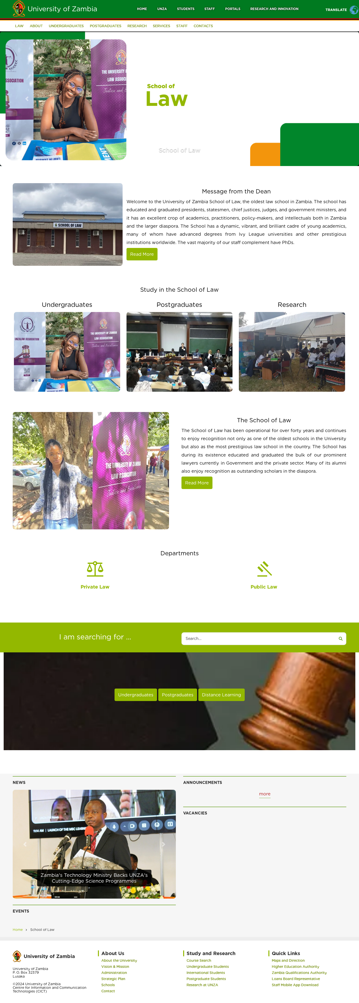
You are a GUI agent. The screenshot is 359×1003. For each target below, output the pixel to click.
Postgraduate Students (206, 979)
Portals (232, 9)
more (265, 793)
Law (19, 26)
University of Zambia (62, 9)
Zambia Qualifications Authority (299, 973)
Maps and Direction (288, 960)
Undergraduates (66, 26)
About (36, 26)
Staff (209, 9)
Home (142, 9)
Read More (142, 254)
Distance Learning (221, 694)
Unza (162, 9)
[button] (27, 98)
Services (161, 26)
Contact (108, 991)
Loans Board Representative (296, 979)
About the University (119, 960)
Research (137, 26)
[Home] (19, 8)
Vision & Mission (115, 967)
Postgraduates (105, 26)
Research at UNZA (202, 985)
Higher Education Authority (295, 967)
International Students (206, 973)
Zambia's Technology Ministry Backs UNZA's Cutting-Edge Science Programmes (94, 878)
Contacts (203, 26)
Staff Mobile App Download (295, 985)
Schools (108, 985)
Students (185, 9)
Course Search (199, 960)
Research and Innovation (274, 9)
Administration (114, 973)
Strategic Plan (113, 979)
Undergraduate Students (208, 967)
